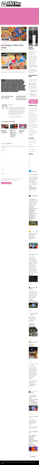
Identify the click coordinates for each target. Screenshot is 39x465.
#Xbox (30, 186)
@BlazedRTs (31, 439)
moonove (33, 81)
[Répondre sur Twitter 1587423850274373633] (30, 283)
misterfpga (20, 85)
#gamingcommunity (33, 216)
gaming (3, 84)
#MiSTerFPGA (33, 188)
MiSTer (32, 88)
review (24, 89)
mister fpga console (13, 85)
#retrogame (31, 213)
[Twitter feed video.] (33, 245)
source (2, 75)
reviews (3, 91)
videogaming (12, 91)
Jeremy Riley (33, 364)
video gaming (7, 91)
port (15, 88)
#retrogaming (31, 325)
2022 (29, 162)
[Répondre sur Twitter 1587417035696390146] (30, 309)
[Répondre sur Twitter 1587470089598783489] (30, 191)
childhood (8, 81)
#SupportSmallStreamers (33, 440)
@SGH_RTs (31, 438)
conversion (18, 81)
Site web (2, 173)
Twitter (30, 193)
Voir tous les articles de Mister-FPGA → (15, 116)
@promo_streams (32, 445)
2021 (29, 164)
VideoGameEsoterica (34, 196)
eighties (3, 82)
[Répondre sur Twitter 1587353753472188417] (30, 453)
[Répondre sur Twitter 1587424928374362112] (30, 250)
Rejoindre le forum (34, 101)
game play (14, 82)
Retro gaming (7, 89)
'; (29, 174)
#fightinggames (32, 209)
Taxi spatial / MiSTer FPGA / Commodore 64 (4, 131)
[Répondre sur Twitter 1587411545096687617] (30, 337)
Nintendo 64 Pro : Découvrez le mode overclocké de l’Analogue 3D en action (33, 60)
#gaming (35, 213)
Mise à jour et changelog (32, 142)
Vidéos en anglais (4, 43)
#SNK (32, 202)
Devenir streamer (8, 462)
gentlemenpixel (7, 84)
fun (5, 82)
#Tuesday (31, 420)
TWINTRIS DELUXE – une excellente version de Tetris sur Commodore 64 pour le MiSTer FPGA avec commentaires (33, 133)
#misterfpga (31, 345)
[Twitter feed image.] (33, 223)
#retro (30, 435)
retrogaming (19, 89)
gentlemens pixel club (14, 84)
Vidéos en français (32, 151)
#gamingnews (31, 217)
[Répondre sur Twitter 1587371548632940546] (30, 387)
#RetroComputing (32, 326)
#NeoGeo (30, 219)
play (2, 88)
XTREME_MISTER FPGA (33, 314)
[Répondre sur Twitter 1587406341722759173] (30, 360)
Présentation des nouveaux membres (33, 84)
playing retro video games (8, 88)
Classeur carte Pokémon (16, 462)
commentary (13, 81)
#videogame (33, 435)
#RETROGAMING (32, 211)
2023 (29, 160)
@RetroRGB (31, 234)
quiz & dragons (21, 88)
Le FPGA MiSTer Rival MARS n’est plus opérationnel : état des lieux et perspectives (33, 57)
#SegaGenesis (32, 400)
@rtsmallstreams (32, 444)
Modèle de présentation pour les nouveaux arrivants (33, 94)
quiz (17, 88)
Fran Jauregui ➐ (33, 174)
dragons (22, 81)
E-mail (2, 169)
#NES (30, 398)
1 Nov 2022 (32, 175)
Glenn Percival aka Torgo (34, 288)
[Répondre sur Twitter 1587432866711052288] (30, 227)
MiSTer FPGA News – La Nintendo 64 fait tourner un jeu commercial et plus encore (13, 133)
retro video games (13, 89)
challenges (3, 81)
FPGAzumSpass (33, 254)
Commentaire (4, 149)
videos (17, 91)
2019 (29, 167)
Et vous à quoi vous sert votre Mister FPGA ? (34, 90)
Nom (2, 164)
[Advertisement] (19, 15)
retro (3, 89)
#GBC (30, 424)
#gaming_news (32, 214)
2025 (29, 156)
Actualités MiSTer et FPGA (32, 140)
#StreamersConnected (33, 441)
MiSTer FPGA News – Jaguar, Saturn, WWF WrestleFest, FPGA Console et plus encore (33, 115)
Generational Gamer (33, 392)
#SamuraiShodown (32, 199)
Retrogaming (31, 144)
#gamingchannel (32, 218)
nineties (24, 85)
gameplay (19, 82)
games (23, 82)
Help (22, 84)
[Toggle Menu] (37, 23)
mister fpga (7, 85)
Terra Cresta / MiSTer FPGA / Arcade (22, 131)
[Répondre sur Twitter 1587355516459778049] (30, 412)
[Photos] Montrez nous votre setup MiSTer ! (33, 87)
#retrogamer (31, 212)
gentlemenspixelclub (34, 417)
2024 (29, 158)
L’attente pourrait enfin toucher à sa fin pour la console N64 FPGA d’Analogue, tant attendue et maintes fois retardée (33, 65)
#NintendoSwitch (32, 187)
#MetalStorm (34, 403)
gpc (20, 84)
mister (3, 85)
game (11, 82)
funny (8, 82)
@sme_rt (30, 443)
